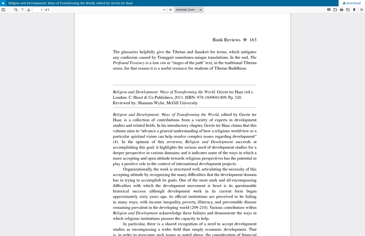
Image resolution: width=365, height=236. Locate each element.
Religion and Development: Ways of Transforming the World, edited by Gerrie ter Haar (70, 3)
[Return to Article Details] (3, 3)
